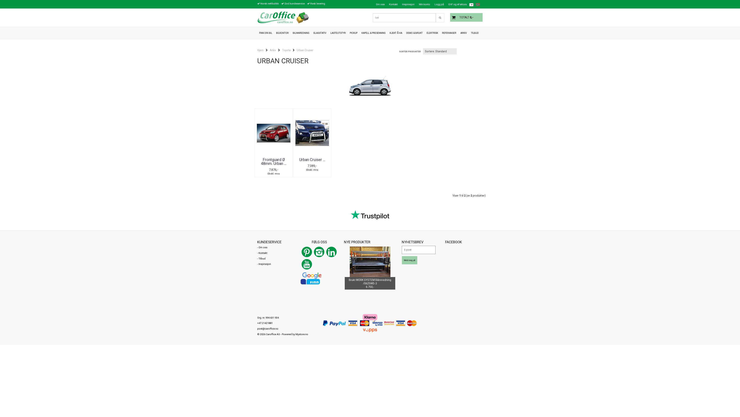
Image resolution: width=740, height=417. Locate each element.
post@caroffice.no (267, 328)
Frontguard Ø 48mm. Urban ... (273, 161)
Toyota (286, 50)
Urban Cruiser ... (312, 160)
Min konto (424, 4)
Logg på (439, 4)
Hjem (260, 50)
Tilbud (262, 258)
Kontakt (393, 4)
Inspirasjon (408, 4)
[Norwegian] (477, 4)
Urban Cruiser (305, 50)
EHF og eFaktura (457, 4)
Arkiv (273, 50)
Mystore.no (302, 334)
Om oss (380, 4)
